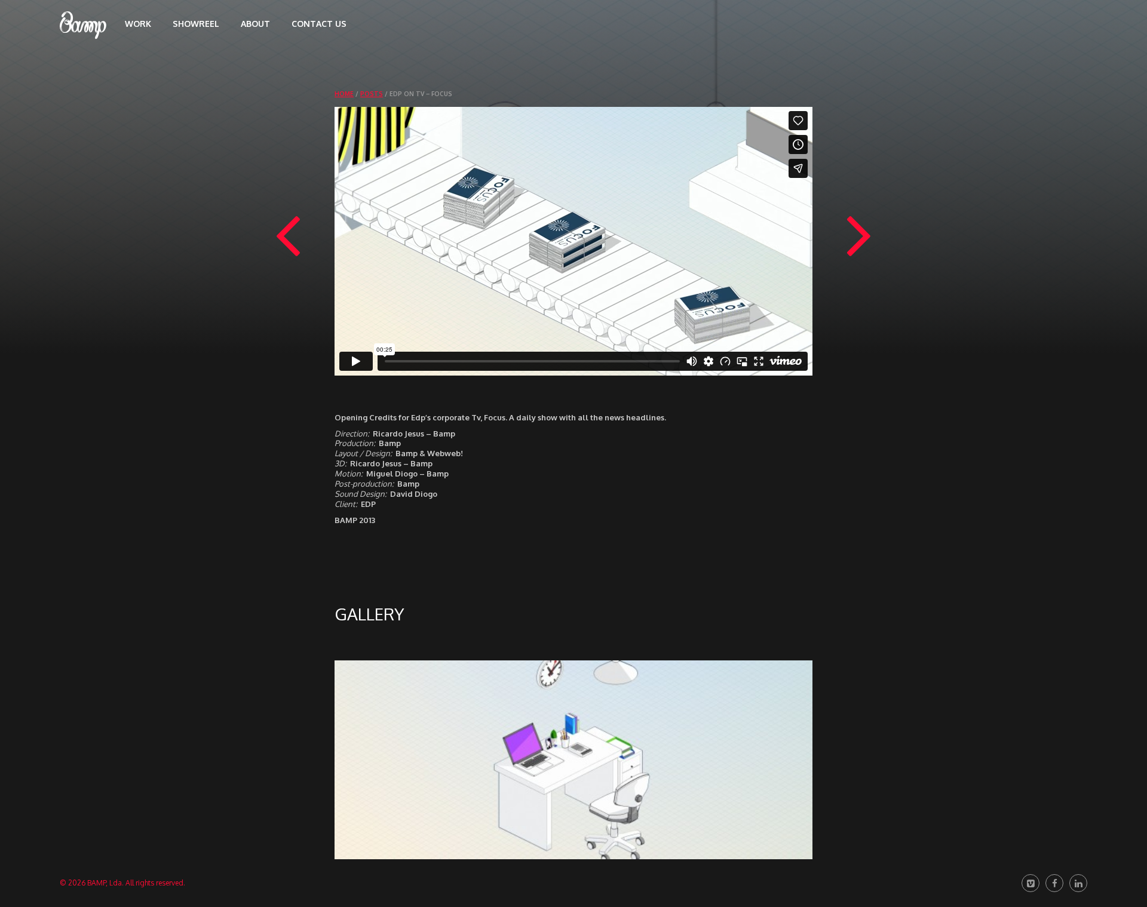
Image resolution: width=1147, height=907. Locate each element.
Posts (371, 93)
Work (138, 24)
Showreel (196, 24)
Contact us (319, 24)
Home (344, 93)
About (255, 24)
